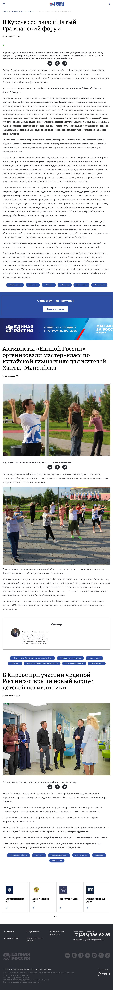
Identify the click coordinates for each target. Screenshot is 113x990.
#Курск (49, 285)
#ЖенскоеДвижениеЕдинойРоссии (42, 663)
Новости (31, 11)
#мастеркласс (94, 658)
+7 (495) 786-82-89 (91, 935)
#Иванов (33, 285)
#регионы (39, 855)
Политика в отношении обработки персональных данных (26, 980)
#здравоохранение (59, 855)
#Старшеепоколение (74, 663)
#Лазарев (64, 285)
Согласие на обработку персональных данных (21, 982)
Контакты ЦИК (11, 938)
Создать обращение (55, 309)
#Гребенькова (15, 285)
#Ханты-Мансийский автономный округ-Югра (32, 658)
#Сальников (81, 285)
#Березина (57, 861)
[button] (54, 916)
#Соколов (99, 855)
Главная (5, 11)
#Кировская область (18, 855)
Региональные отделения (56, 933)
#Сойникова (99, 285)
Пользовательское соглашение (15, 975)
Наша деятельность (18, 11)
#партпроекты (96, 663)
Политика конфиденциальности (16, 978)
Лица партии (33, 932)
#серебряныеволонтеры (70, 658)
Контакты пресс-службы (35, 939)
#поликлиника (81, 855)
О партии (9, 932)
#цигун (15, 663)
